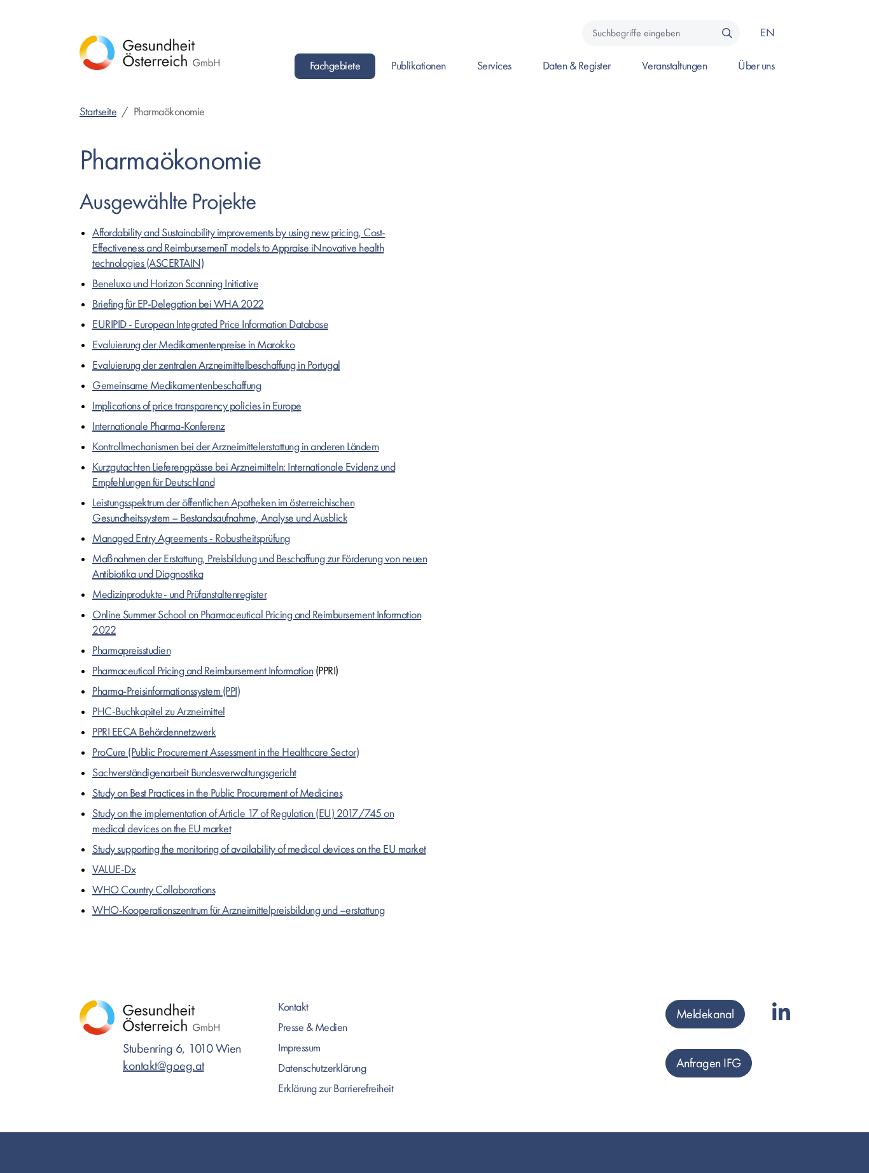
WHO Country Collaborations (153, 890)
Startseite (98, 111)
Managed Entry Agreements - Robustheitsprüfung (191, 538)
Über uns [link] (756, 66)
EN (767, 32)
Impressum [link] (299, 1048)
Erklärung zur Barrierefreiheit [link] (335, 1088)
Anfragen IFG (708, 1063)
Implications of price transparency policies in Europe (197, 406)
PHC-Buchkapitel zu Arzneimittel (158, 711)
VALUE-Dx (114, 869)
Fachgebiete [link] (335, 66)
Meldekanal (705, 1014)
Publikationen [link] (418, 66)
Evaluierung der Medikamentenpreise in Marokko (193, 345)
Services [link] (494, 66)
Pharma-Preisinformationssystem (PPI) (166, 691)
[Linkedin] (781, 1013)
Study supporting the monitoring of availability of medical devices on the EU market (259, 849)
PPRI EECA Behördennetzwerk (154, 732)
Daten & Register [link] (577, 66)
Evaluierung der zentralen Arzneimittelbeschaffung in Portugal (216, 365)
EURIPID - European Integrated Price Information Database (210, 324)
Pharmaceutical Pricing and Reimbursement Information (202, 671)
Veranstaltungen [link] (674, 66)
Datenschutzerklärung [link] (322, 1068)
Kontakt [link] (293, 1007)
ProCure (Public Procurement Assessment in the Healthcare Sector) (225, 752)
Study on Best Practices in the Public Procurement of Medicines (217, 793)
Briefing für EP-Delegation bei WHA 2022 (178, 304)
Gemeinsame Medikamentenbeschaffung (176, 385)
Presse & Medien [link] (312, 1027)
